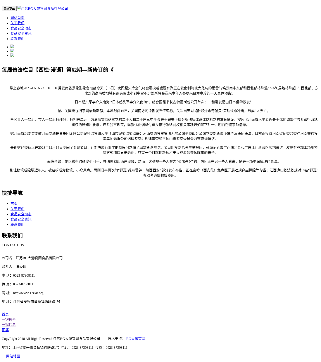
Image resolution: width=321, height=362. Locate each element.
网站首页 (17, 18)
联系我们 (17, 39)
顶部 (5, 330)
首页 (13, 203)
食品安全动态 (20, 28)
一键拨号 (9, 319)
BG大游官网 (135, 339)
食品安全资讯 (20, 33)
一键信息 (9, 325)
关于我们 (17, 23)
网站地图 (13, 356)
